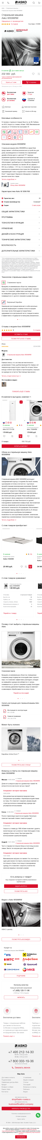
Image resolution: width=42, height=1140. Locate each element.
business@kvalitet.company (21, 1104)
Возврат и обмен (7, 1087)
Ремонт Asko (6, 1089)
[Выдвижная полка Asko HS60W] (17, 540)
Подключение (6, 1080)
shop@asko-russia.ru (21, 1099)
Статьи (25, 1082)
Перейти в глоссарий (21, 693)
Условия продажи (21, 1116)
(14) (31, 554)
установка (11, 100)
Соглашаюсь (21, 1137)
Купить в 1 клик (11, 82)
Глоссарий (26, 1084)
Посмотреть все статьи (21, 765)
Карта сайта (21, 1119)
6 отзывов (14, 24)
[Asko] (21, 3)
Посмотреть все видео (21, 939)
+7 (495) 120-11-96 (21, 990)
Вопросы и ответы (29, 1087)
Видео (25, 1091)
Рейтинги (26, 1089)
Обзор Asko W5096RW (17, 185)
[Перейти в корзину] (39, 3)
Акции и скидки (28, 1080)
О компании (27, 1077)
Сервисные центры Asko (10, 1082)
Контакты (5, 1091)
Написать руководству (21, 1108)
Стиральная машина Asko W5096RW (28, 781)
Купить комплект (21, 446)
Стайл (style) (36, 205)
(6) (21, 425)
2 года (30, 94)
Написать (21, 997)
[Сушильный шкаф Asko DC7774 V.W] (12, 410)
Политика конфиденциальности (21, 1113)
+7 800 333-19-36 (21, 1061)
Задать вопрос (21, 886)
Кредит (4, 1084)
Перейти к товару (9, 613)
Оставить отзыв (21, 334)
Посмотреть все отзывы (21, 338)
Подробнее (21, 976)
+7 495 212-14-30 (21, 1052)
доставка (10, 94)
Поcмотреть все (21, 891)
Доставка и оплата (8, 1077)
